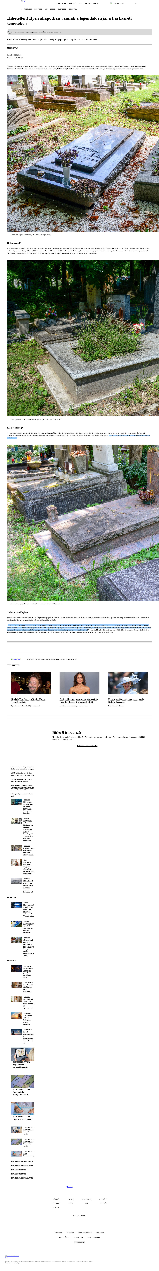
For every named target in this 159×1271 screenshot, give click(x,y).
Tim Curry (14, 696)
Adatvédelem (100, 1232)
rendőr (26, 903)
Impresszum (58, 1232)
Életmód (38, 9)
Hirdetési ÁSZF (64, 1237)
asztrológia (28, 966)
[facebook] (129, 3)
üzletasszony (64, 696)
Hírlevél (73, 9)
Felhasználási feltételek (85, 1232)
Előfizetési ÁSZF (78, 1237)
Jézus (25, 860)
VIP (46, 9)
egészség (27, 997)
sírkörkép (13, 61)
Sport (52, 9)
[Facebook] (74, 1221)
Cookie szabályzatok (94, 1237)
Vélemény (56, 1203)
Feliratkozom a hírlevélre (87, 746)
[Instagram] (84, 1221)
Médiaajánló (70, 1232)
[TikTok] (79, 1221)
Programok (86, 1199)
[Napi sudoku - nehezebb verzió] (23, 1070)
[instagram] (130, 3)
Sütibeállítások (79, 1242)
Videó (56, 1207)
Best (71, 1203)
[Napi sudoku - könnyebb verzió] (23, 1097)
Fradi (87, 4)
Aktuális (28, 9)
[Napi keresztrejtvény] (22, 1122)
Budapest (27, 800)
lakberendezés (29, 982)
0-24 (81, 4)
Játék (95, 4)
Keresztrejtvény (21, 1062)
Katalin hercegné (114, 696)
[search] (135, 3)
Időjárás (72, 4)
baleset (26, 921)
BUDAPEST (62, 9)
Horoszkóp (61, 4)
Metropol (17, 55)
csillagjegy (28, 1013)
